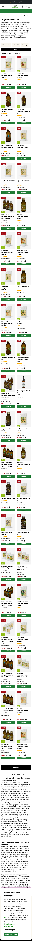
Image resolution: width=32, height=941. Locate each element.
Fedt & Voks (16, 45)
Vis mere (16, 768)
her (5, 917)
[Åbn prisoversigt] (10, 84)
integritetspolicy (9, 924)
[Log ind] (22, 6)
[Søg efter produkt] (6, 6)
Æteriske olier (6, 45)
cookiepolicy (8, 926)
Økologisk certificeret (16, 2)
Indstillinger (10, 930)
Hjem (3, 15)
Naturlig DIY (19, 15)
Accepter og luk (11, 934)
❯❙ (24, 774)
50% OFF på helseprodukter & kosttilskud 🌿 (16, 11)
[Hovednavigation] (3, 6)
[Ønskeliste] (25, 6)
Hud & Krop (10, 15)
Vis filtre (17, 49)
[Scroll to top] (16, 940)
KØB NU (8, 228)
